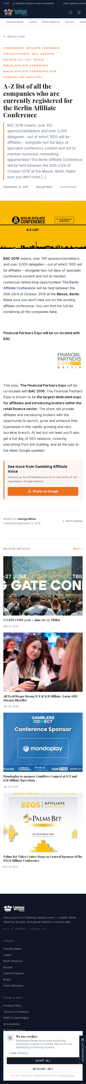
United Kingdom (13, 973)
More (76, 548)
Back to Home (16, 36)
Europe (70, 21)
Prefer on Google (45, 491)
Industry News (15, 21)
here (53, 312)
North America (51, 21)
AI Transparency (14, 1030)
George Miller (44, 186)
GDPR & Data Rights (16, 1017)
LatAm (33, 21)
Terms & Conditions (16, 1011)
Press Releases (13, 985)
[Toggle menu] (79, 12)
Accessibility (11, 1024)
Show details (19, 1053)
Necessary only (43, 1069)
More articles (74, 521)
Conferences (68, 186)
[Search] (70, 12)
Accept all (43, 1060)
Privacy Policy (12, 1005)
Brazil (6, 979)
